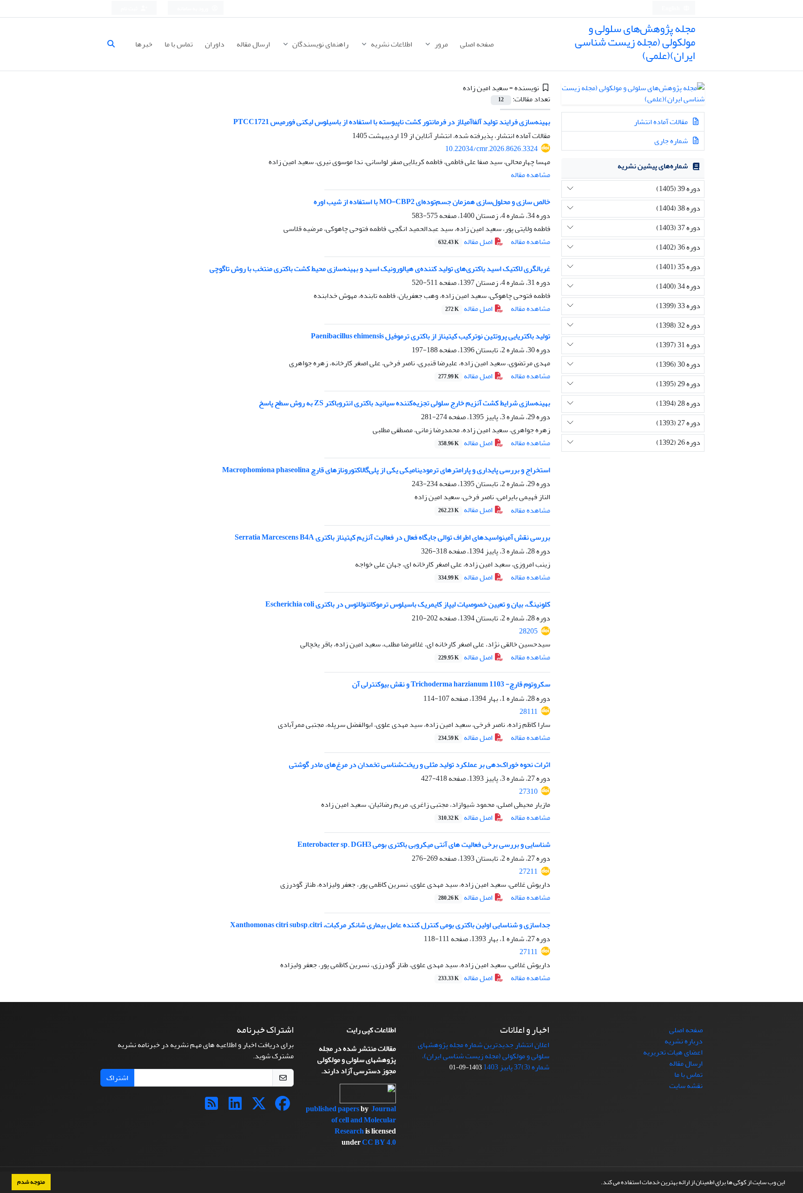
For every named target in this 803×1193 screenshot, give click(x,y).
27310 (528, 791)
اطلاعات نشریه (390, 44)
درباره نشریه (684, 1041)
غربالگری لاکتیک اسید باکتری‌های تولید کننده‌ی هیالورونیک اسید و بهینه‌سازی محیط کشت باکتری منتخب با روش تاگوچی (380, 269)
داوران (214, 44)
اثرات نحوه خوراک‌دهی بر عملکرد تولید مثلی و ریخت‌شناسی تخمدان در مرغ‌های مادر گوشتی (419, 764)
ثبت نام (129, 8)
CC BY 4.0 (379, 1142)
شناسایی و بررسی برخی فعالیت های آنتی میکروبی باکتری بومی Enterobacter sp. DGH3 (423, 844)
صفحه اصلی (477, 44)
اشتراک (117, 1078)
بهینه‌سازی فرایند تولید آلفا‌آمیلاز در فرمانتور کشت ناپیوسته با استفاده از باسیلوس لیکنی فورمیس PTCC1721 (391, 122)
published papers (333, 1109)
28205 (528, 631)
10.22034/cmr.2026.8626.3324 (491, 149)
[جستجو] (114, 44)
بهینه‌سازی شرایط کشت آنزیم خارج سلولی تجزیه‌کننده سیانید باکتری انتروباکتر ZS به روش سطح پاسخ (404, 403)
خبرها (143, 44)
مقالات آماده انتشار (661, 122)
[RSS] (211, 1107)
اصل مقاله (466, 242)
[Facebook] (282, 1107)
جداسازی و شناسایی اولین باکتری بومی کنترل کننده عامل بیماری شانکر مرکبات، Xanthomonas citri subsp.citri (390, 925)
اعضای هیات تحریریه (673, 1052)
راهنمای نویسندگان (320, 44)
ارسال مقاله (253, 44)
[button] (598, 1183)
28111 (529, 711)
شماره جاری (671, 141)
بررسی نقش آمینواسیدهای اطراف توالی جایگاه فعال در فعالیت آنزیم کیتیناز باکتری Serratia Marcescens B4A (392, 537)
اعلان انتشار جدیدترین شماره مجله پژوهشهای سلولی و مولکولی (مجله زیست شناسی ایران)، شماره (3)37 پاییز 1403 (483, 1056)
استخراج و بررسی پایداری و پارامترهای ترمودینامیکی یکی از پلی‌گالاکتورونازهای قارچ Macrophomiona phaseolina (386, 470)
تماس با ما (179, 44)
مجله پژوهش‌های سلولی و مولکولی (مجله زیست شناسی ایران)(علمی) (635, 42)
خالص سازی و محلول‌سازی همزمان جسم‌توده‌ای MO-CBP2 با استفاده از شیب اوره (432, 202)
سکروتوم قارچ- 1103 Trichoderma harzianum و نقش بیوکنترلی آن (451, 684)
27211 (528, 871)
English (671, 8)
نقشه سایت (686, 1086)
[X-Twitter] (259, 1107)
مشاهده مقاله (530, 175)
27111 (529, 952)
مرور (440, 44)
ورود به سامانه (193, 8)
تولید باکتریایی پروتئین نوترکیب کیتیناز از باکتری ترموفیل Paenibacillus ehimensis (430, 336)
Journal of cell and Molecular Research (363, 1120)
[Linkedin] (235, 1107)
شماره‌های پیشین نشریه (653, 166)
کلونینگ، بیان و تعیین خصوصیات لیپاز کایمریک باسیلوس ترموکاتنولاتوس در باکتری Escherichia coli (407, 604)
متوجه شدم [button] (31, 1181)
